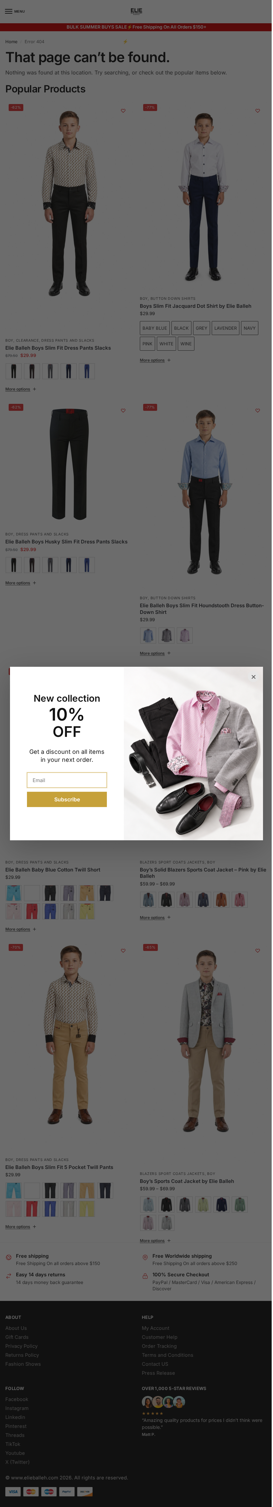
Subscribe (64, 799)
